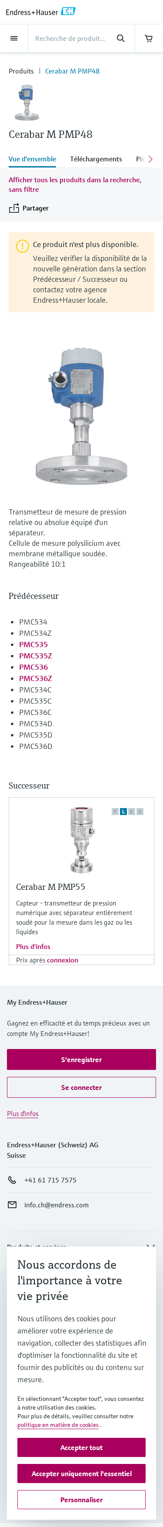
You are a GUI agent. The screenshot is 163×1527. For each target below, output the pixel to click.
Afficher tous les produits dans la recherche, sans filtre (75, 184)
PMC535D (35, 735)
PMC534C (35, 690)
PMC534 (33, 622)
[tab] (36, 159)
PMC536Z (35, 678)
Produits (21, 71)
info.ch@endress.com (56, 1204)
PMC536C (35, 712)
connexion (62, 960)
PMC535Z (35, 656)
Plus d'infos (33, 946)
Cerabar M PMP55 (51, 887)
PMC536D (35, 746)
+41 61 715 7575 (50, 1180)
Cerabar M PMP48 (72, 71)
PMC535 (33, 644)
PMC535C (35, 701)
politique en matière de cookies (58, 1425)
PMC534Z (35, 633)
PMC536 (33, 667)
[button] (81, 1059)
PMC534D (35, 723)
